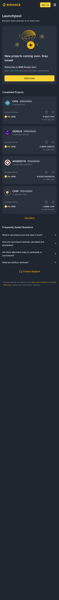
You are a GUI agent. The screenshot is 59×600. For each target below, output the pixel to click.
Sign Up (45, 4)
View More (29, 217)
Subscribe (29, 78)
